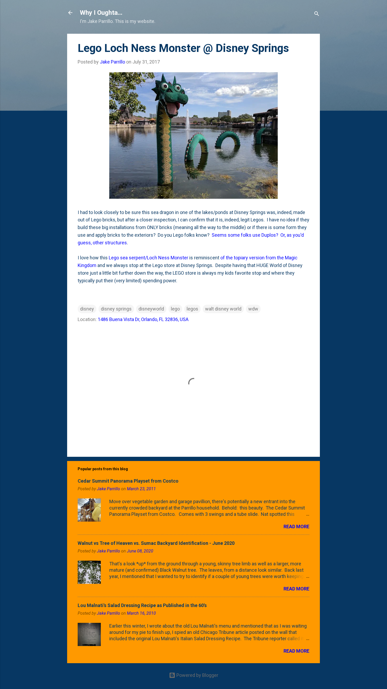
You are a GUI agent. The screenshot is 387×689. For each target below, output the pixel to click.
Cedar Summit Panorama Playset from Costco (128, 481)
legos (192, 309)
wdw (253, 309)
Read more (296, 526)
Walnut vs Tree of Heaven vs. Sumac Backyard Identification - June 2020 (156, 543)
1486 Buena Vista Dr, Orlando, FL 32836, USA (143, 319)
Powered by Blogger (196, 675)
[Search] (317, 14)
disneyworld (151, 309)
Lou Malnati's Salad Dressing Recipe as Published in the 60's (142, 605)
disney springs (116, 309)
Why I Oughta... (101, 12)
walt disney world (223, 309)
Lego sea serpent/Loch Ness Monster (148, 257)
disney (87, 309)
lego (175, 309)
